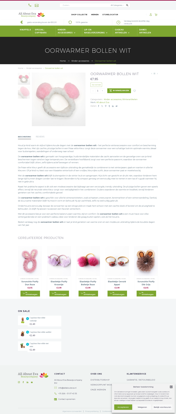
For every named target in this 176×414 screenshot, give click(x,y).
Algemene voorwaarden (72, 411)
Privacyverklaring (92, 411)
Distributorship (100, 380)
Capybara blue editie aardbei (40, 332)
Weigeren (142, 407)
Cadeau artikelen (121, 31)
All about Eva (102, 102)
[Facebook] (98, 105)
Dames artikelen (145, 31)
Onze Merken (98, 390)
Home (20, 68)
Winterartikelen (129, 99)
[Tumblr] (109, 105)
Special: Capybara (41, 31)
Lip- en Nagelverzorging (94, 31)
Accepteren (123, 407)
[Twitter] (102, 105)
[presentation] (35, 99)
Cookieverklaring (108, 411)
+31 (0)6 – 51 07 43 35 (67, 393)
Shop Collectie (79, 15)
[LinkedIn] (113, 105)
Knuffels (25, 30)
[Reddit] (116, 105)
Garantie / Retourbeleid (141, 380)
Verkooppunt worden (104, 385)
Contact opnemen (66, 399)
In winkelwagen (119, 90)
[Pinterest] (106, 105)
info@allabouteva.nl (67, 388)
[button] (171, 387)
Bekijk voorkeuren (162, 407)
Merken (95, 15)
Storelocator (110, 15)
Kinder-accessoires (65, 31)
